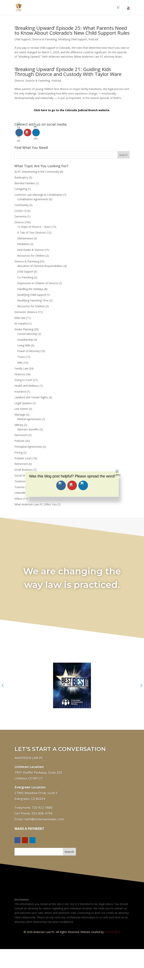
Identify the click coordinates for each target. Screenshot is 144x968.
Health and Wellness (26, 385)
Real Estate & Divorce (30, 250)
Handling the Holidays (30, 289)
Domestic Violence (25, 312)
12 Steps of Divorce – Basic (34, 227)
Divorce (19, 80)
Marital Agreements (29, 419)
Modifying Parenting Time (33, 300)
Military (18, 425)
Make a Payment (29, 828)
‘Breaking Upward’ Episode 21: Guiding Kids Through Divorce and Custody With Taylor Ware (68, 71)
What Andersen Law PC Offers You (35, 504)
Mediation (23, 244)
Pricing (18, 452)
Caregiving (20, 189)
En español (21, 323)
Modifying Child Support (72, 39)
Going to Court (23, 380)
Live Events (21, 409)
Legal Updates (23, 403)
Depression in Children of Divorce (37, 283)
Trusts (21, 357)
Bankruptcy (21, 177)
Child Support (22, 39)
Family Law (21, 368)
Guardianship (25, 339)
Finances (19, 374)
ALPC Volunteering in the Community (36, 171)
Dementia (20, 216)
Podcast (93, 39)
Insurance (20, 391)
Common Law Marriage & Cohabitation (38, 194)
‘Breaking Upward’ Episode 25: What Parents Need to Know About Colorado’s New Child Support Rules (72, 30)
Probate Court (23, 458)
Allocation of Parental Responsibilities (40, 266)
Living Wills (23, 345)
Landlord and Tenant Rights (31, 397)
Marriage (19, 414)
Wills (20, 362)
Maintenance (25, 238)
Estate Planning (23, 329)
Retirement (21, 464)
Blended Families (24, 183)
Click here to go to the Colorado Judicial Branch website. (72, 110)
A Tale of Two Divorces (31, 232)
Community (21, 205)
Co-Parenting (25, 277)
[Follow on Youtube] (25, 840)
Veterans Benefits (28, 429)
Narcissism (21, 435)
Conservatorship (27, 334)
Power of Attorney (28, 351)
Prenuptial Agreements (28, 446)
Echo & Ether (112, 932)
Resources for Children (31, 255)
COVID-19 (20, 211)
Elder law (19, 318)
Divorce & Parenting (44, 39)
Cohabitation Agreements (32, 199)
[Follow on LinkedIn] (32, 840)
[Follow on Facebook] (17, 840)
